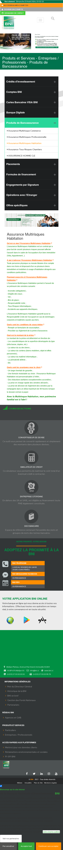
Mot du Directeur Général (19, 686)
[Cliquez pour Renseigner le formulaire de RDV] (5, 583)
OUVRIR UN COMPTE (13, 9)
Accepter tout (26, 846)
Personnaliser (8, 846)
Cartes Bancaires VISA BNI (22, 102)
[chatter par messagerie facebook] (5, 575)
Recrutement (10, 1)
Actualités (28, 783)
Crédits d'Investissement (20, 81)
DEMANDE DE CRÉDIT (14, 13)
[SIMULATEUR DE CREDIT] (31, 457)
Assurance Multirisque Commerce (24, 130)
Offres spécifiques (17, 205)
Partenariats (13, 704)
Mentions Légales (50, 783)
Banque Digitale (15, 112)
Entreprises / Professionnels (18, 734)
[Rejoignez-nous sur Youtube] (57, 773)
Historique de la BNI (16, 691)
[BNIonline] (10, 620)
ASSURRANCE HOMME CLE (21, 155)
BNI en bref (12, 695)
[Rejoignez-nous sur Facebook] (27, 773)
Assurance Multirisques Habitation (24, 143)
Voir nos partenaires (11, 838)
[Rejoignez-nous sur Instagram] (49, 773)
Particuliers (10, 730)
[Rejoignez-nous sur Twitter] (35, 773)
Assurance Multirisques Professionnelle (27, 137)
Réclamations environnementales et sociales (26, 752)
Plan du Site (38, 783)
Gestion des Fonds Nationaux (21, 700)
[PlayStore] (27, 620)
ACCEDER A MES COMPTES (15, 5)
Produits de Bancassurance (22, 122)
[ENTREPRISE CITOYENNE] (31, 487)
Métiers (19, 783)
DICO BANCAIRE (31, 526)
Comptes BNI (14, 92)
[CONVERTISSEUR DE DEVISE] (31, 428)
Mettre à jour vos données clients (21, 747)
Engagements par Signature (22, 184)
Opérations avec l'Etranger (21, 195)
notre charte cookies (51, 832)
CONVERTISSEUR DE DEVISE (31, 437)
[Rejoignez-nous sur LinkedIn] (42, 773)
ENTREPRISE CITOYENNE (31, 496)
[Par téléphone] (5, 564)
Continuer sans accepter (48, 846)
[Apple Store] (43, 620)
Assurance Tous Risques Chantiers (25, 149)
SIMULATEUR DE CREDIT (31, 467)
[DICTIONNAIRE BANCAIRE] (31, 516)
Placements (13, 164)
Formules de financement (21, 174)
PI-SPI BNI (10, 756)
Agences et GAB (13, 717)
